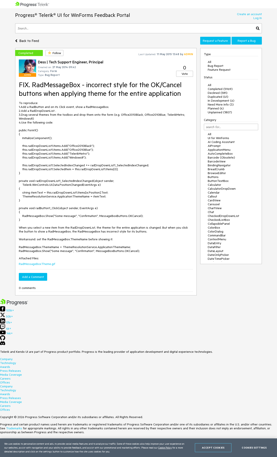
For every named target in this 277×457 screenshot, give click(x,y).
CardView (214, 200)
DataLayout (215, 251)
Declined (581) (217, 93)
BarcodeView (216, 161)
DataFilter (214, 247)
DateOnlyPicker (218, 255)
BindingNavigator (219, 165)
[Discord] (2, 344)
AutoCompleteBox (220, 154)
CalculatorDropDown (222, 189)
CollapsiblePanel (219, 224)
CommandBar (217, 235)
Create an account (249, 14)
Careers (5, 378)
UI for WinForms (218, 138)
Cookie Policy (165, 447)
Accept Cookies (213, 447)
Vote (185, 74)
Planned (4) (216, 108)
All (209, 62)
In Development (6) (221, 101)
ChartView (215, 208)
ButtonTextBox (218, 181)
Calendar (214, 192)
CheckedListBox (219, 220)
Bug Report (215, 66)
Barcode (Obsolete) (221, 157)
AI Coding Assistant (221, 142)
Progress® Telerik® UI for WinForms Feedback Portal (72, 15)
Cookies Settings (254, 447)
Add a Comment (33, 277)
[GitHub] (2, 339)
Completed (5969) (220, 89)
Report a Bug (247, 41)
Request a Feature (215, 41)
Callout (212, 196)
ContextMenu (217, 239)
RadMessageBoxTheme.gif (37, 264)
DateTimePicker (219, 259)
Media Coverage (11, 375)
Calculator (214, 185)
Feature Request (219, 70)
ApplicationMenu (219, 150)
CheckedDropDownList (223, 216)
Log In (257, 18)
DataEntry (214, 243)
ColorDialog (215, 231)
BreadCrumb (216, 169)
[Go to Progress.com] (14, 304)
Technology (8, 363)
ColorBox (214, 227)
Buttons (213, 177)
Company (6, 359)
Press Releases (10, 371)
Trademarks (14, 428)
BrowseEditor (217, 173)
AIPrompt (214, 146)
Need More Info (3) (221, 104)
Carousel (214, 204)
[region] (138, 447)
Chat (211, 212)
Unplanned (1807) (220, 112)
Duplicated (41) (218, 97)
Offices (5, 382)
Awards (5, 367)
